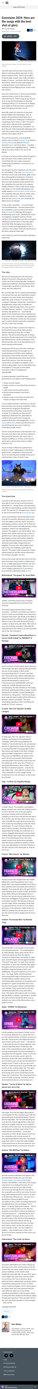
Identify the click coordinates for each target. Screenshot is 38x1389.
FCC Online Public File (9, 1363)
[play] (3, 1387)
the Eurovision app (28, 513)
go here (28, 571)
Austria (12, 423)
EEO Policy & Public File (10, 1367)
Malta (25, 1180)
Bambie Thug (24, 140)
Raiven (11, 145)
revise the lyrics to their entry (23, 191)
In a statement (11, 212)
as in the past (27, 172)
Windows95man (7, 143)
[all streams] (35, 1387)
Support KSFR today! (19, 7)
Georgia (31, 420)
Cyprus (4, 423)
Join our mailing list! (9, 1371)
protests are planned (19, 198)
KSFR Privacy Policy (9, 1374)
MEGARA (26, 143)
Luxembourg (17, 1180)
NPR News (6, 1311)
